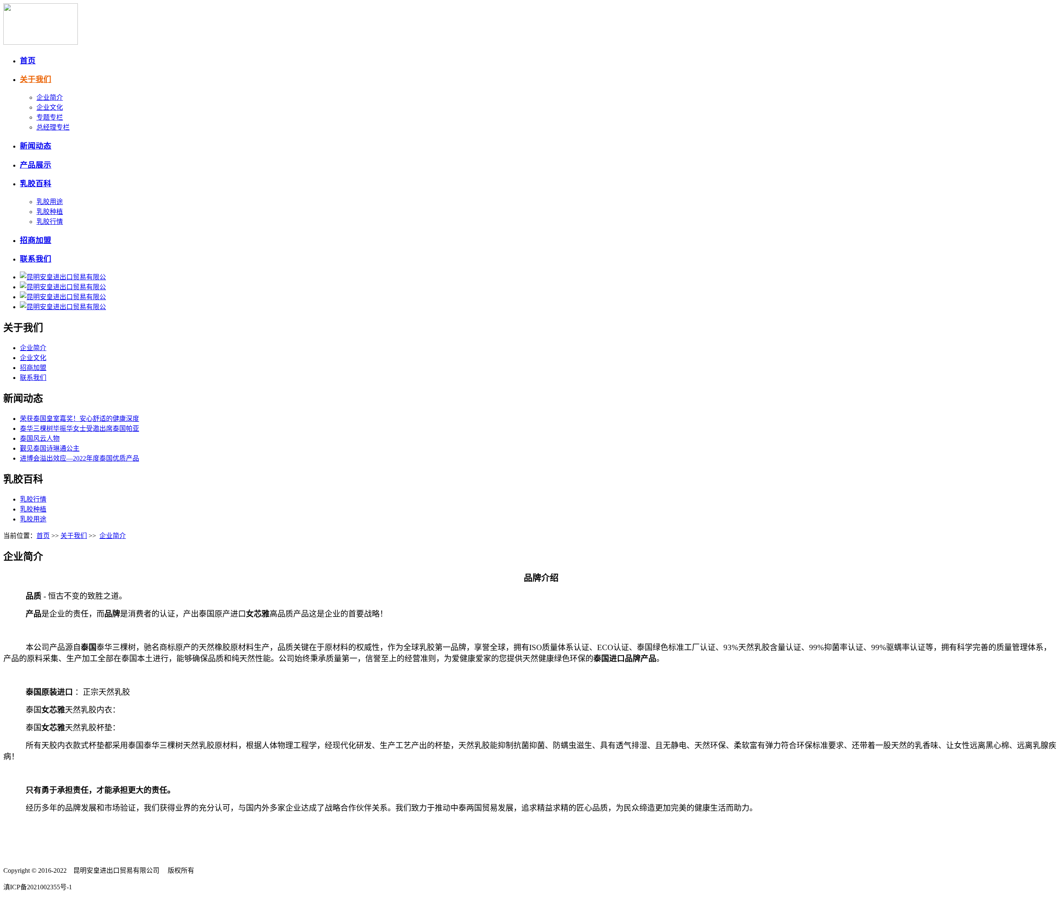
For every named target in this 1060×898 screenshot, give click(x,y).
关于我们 (35, 79)
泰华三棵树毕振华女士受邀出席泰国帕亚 (79, 428)
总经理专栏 (53, 127)
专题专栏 (49, 117)
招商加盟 (35, 240)
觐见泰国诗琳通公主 (50, 448)
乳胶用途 (49, 201)
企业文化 (49, 107)
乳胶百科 (35, 183)
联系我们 (35, 259)
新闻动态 (35, 146)
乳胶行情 (49, 221)
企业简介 (49, 97)
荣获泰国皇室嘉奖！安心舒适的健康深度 (79, 418)
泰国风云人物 (40, 438)
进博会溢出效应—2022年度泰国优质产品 (79, 458)
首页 (28, 60)
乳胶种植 (49, 211)
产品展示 (35, 165)
